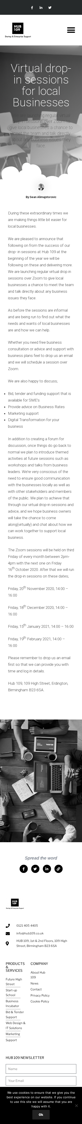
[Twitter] (50, 7)
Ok (41, 1114)
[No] (76, 1105)
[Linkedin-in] (40, 7)
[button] (70, 29)
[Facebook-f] (32, 7)
